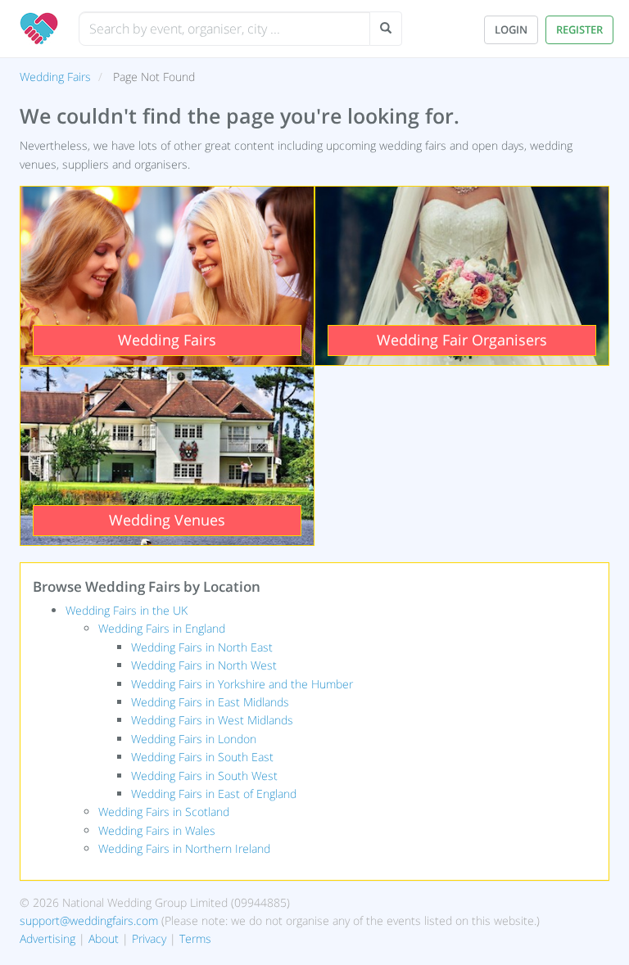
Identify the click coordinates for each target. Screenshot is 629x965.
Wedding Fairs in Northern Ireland (184, 848)
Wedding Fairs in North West (204, 665)
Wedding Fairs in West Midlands (212, 720)
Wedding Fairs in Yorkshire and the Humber (242, 684)
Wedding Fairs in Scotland (163, 811)
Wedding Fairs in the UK (127, 610)
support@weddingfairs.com (89, 920)
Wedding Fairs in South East (202, 756)
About (103, 938)
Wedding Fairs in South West (204, 775)
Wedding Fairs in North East (202, 647)
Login (511, 29)
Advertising (47, 938)
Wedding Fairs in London (193, 738)
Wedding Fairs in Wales (156, 830)
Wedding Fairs (55, 76)
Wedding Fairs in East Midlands (210, 702)
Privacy (149, 938)
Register (579, 29)
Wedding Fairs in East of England (213, 793)
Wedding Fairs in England (161, 628)
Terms (195, 938)
